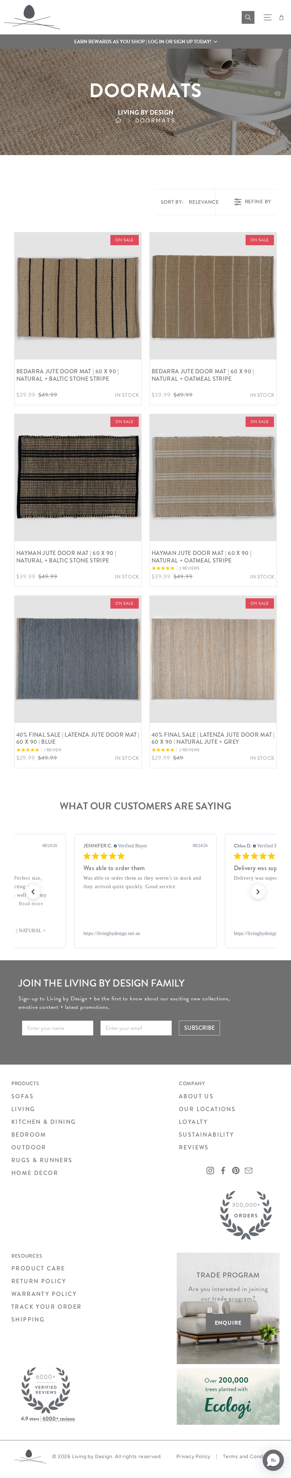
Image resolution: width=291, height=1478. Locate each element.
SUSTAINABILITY (206, 1135)
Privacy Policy (193, 1457)
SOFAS (22, 1096)
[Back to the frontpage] (125, 120)
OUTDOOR (28, 1147)
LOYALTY (193, 1122)
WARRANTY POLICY (44, 1294)
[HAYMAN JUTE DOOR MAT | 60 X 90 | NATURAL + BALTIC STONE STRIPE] (78, 477)
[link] (145, 933)
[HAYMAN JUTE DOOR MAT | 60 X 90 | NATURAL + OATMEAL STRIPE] (213, 477)
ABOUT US (196, 1096)
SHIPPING (28, 1319)
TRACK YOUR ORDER (46, 1307)
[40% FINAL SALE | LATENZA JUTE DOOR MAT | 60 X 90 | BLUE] (78, 659)
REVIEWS (194, 1147)
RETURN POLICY (38, 1281)
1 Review (52, 750)
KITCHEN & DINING (43, 1122)
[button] (145, 41)
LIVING (23, 1109)
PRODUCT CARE (38, 1268)
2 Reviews (189, 568)
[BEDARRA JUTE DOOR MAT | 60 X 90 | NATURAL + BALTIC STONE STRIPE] (78, 295)
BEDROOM (28, 1135)
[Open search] (248, 17)
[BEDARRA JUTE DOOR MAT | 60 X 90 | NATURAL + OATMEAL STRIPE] (213, 295)
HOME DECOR (34, 1173)
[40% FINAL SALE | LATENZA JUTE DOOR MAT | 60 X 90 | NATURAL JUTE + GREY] (213, 659)
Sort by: (190, 201)
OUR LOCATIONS (207, 1109)
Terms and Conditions (250, 1457)
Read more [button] (31, 903)
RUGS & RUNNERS (42, 1160)
